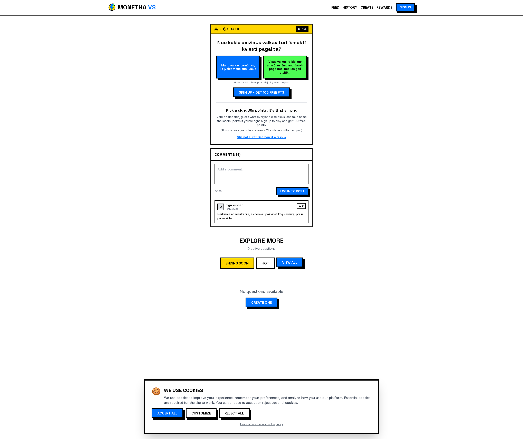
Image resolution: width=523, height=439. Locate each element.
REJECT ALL (234, 413)
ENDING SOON (237, 263)
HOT (265, 263)
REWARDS (384, 7)
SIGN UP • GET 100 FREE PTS (261, 92)
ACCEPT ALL (167, 413)
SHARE (302, 28)
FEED (335, 7)
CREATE (367, 7)
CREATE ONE (261, 302)
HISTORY (350, 7)
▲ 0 (301, 205)
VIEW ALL (289, 262)
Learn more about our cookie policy (261, 424)
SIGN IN (405, 7)
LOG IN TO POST (292, 191)
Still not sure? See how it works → (261, 137)
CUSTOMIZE (201, 413)
